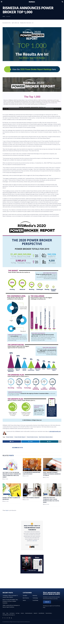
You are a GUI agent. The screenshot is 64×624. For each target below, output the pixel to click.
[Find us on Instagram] (7, 618)
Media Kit (35, 613)
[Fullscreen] (59, 108)
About (4, 613)
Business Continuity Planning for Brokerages (11, 498)
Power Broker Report (20, 437)
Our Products (12, 613)
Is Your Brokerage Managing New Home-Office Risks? (31, 473)
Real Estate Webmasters (25, 622)
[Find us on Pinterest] (9, 618)
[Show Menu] (1, 2)
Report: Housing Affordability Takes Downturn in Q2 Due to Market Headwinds (10, 601)
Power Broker (9, 437)
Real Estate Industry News (46, 437)
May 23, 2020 (5, 501)
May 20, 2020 (46, 504)
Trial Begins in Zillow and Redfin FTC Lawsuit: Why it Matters (10, 596)
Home (4, 16)
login (7, 510)
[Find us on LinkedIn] (11, 618)
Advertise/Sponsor (28, 613)
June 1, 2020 (5, 479)
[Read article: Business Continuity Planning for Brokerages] (12, 489)
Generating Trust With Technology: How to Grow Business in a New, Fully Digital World (51, 500)
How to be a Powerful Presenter (31, 498)
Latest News (46, 468)
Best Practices (27, 468)
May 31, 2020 (26, 476)
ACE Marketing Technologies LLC (9, 615)
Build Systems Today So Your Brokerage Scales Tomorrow (32, 528)
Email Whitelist (41, 613)
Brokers (5, 468)
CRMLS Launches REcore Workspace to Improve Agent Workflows (11, 606)
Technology (35, 598)
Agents (25, 494)
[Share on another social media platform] (60, 441)
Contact (22, 613)
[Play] (4, 108)
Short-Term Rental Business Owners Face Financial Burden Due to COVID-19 (52, 474)
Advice (24, 600)
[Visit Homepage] (32, 2)
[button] (32, 93)
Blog (7, 613)
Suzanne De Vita (17, 448)
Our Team (17, 613)
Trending (8, 16)
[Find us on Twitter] (4, 618)
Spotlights (25, 595)
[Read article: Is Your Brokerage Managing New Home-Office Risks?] (32, 464)
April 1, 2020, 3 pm (15, 23)
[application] (32, 93)
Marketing (35, 595)
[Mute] (57, 108)
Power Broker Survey (32, 437)
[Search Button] (62, 2)
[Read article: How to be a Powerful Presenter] (32, 489)
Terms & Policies (49, 613)
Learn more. (34, 541)
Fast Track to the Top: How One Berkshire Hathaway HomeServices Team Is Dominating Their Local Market (12, 475)
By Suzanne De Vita (7, 23)
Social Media (35, 600)
